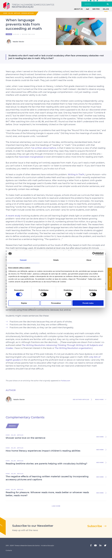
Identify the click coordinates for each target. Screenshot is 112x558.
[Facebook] (87, 1)
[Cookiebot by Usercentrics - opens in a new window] (94, 253)
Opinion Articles (27, 13)
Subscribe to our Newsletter (32, 525)
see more (100, 437)
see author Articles (81, 399)
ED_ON (106, 9)
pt (103, 0)
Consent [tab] (23, 260)
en (107, 0)
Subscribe (94, 526)
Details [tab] (56, 260)
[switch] (44, 294)
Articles (17, 13)
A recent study (13, 216)
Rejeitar (24, 303)
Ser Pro (96, 9)
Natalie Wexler (18, 42)
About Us (78, 9)
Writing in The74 (76, 174)
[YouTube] (90, 1)
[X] (97, 1)
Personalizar (56, 303)
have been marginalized (31, 157)
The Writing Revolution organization (73, 348)
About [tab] (88, 260)
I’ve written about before (43, 148)
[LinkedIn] (94, 1)
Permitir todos (88, 303)
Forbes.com (65, 381)
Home (5, 13)
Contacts (9, 550)
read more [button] (99, 399)
